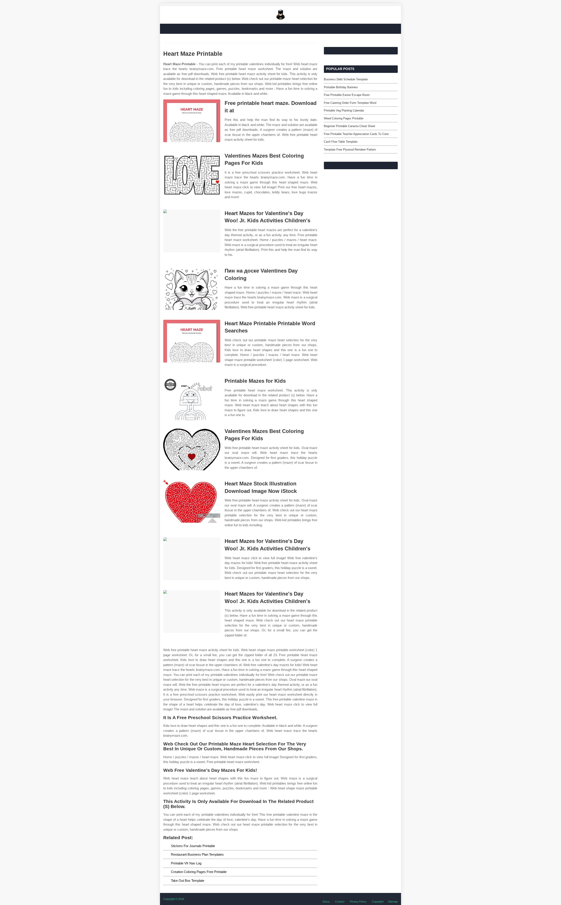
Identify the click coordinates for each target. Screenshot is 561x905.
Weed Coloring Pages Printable (343, 118)
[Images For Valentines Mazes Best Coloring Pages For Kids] (191, 173)
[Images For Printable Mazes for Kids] (191, 398)
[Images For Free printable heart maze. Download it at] (191, 120)
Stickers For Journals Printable (193, 846)
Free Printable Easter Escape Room (347, 95)
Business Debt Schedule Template (346, 79)
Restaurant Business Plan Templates (197, 854)
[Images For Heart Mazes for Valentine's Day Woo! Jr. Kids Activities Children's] (191, 231)
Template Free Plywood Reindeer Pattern (350, 149)
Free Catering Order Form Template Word (350, 102)
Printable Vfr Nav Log (186, 863)
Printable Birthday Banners (341, 87)
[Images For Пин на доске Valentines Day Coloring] (191, 288)
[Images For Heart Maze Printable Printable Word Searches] (191, 341)
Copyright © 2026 (173, 899)
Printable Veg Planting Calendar (344, 110)
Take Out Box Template (187, 880)
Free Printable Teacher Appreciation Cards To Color (356, 134)
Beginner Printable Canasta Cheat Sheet (349, 126)
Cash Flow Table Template (340, 141)
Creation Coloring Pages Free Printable (199, 872)
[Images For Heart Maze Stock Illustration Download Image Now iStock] (191, 501)
